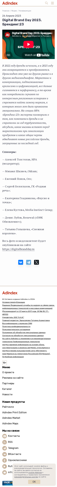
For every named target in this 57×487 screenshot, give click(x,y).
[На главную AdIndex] (28, 293)
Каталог (7, 389)
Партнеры (8, 383)
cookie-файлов (35, 472)
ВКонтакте (14, 454)
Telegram (13, 448)
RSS (10, 442)
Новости (7, 394)
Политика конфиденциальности (16, 326)
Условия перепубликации (13, 302)
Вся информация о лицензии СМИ (17, 323)
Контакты (14, 436)
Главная (5, 11)
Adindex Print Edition (14, 412)
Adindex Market (11, 417)
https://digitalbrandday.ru (18, 249)
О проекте (8, 372)
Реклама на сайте (12, 377)
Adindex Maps (10, 423)
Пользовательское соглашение (16, 329)
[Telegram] (28, 262)
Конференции (25, 11)
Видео (14, 11)
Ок (34, 481)
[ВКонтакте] (20, 262)
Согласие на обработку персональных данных (23, 335)
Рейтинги (8, 406)
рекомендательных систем (26, 477)
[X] (36, 262)
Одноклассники (17, 460)
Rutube (12, 466)
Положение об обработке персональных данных (23, 332)
